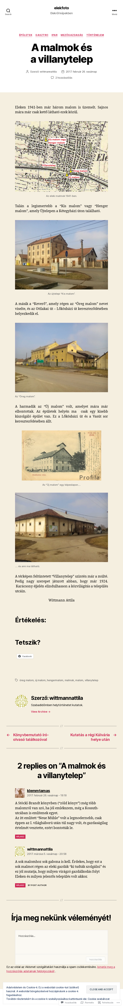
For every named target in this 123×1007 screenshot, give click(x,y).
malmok (69, 680)
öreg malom (27, 680)
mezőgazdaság (72, 35)
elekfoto (61, 8)
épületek (25, 35)
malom (79, 680)
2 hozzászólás (63, 77)
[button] (61, 156)
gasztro (41, 35)
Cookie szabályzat (99, 998)
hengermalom (55, 680)
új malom (40, 680)
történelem (95, 35)
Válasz (20, 836)
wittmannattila (48, 71)
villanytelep (91, 680)
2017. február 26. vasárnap (81, 71)
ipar (54, 35)
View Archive (40, 711)
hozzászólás (95, 959)
